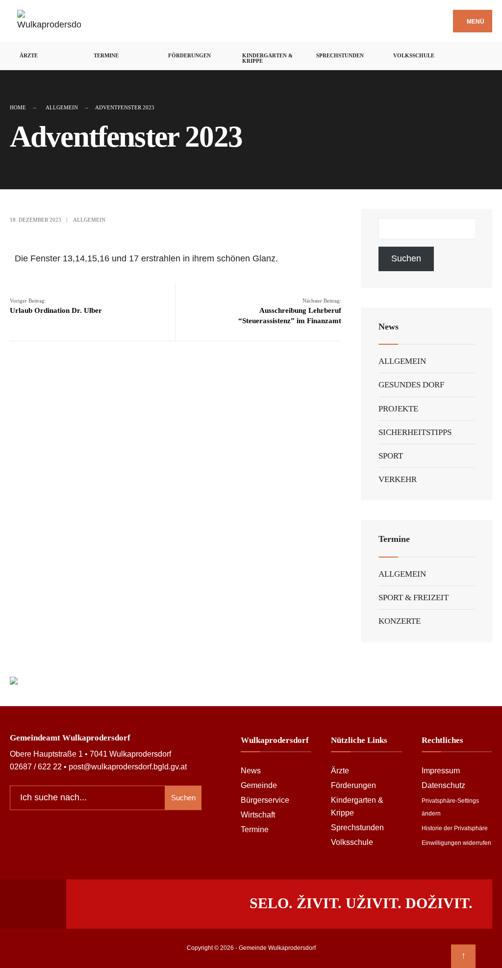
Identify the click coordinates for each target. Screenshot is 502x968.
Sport (390, 455)
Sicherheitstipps (415, 432)
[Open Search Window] (488, 54)
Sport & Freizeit (413, 597)
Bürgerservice (265, 799)
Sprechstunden (340, 55)
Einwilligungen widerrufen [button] (456, 843)
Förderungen (189, 55)
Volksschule (413, 55)
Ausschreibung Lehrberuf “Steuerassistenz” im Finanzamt (289, 311)
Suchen (406, 258)
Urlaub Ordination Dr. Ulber (56, 306)
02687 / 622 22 (36, 766)
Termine (106, 55)
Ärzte (29, 55)
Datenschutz (443, 785)
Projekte (398, 408)
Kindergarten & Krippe (267, 58)
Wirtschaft (258, 814)
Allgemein (62, 107)
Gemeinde (259, 785)
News (251, 770)
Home (18, 107)
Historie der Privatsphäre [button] (455, 828)
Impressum (441, 770)
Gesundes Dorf (411, 384)
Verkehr (397, 479)
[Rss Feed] (462, 54)
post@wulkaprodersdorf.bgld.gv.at (128, 766)
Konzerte (399, 621)
